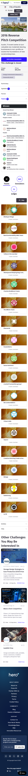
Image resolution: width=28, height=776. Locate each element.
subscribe (21, 747)
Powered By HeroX (8, 77)
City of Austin (15, 7)
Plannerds (7, 328)
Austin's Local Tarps (12, 164)
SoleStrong (7, 495)
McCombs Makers (9, 402)
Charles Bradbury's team (15, 140)
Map (22, 200)
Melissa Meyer (11, 128)
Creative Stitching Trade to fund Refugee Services (15, 458)
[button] (2, 2)
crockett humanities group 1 (13, 384)
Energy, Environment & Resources (12, 74)
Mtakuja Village (9, 216)
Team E (9, 162)
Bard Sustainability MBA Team (16, 120)
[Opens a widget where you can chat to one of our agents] (22, 773)
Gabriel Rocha (11, 145)
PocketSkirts (8, 347)
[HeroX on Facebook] (10, 756)
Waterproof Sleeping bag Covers (14, 272)
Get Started (17, 2)
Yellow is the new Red (10, 254)
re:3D (8, 167)
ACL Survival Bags (11, 146)
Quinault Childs (12, 113)
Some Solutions (9, 365)
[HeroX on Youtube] (22, 756)
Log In (24, 2)
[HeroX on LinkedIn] (18, 756)
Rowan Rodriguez (12, 158)
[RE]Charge (10, 160)
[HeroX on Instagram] (5, 756)
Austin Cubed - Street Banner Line (16, 122)
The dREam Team (9, 309)
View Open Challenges (14, 59)
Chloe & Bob (7, 421)
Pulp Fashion (10, 142)
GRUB (8, 130)
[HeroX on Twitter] (14, 756)
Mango (6, 477)
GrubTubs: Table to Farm (13, 115)
